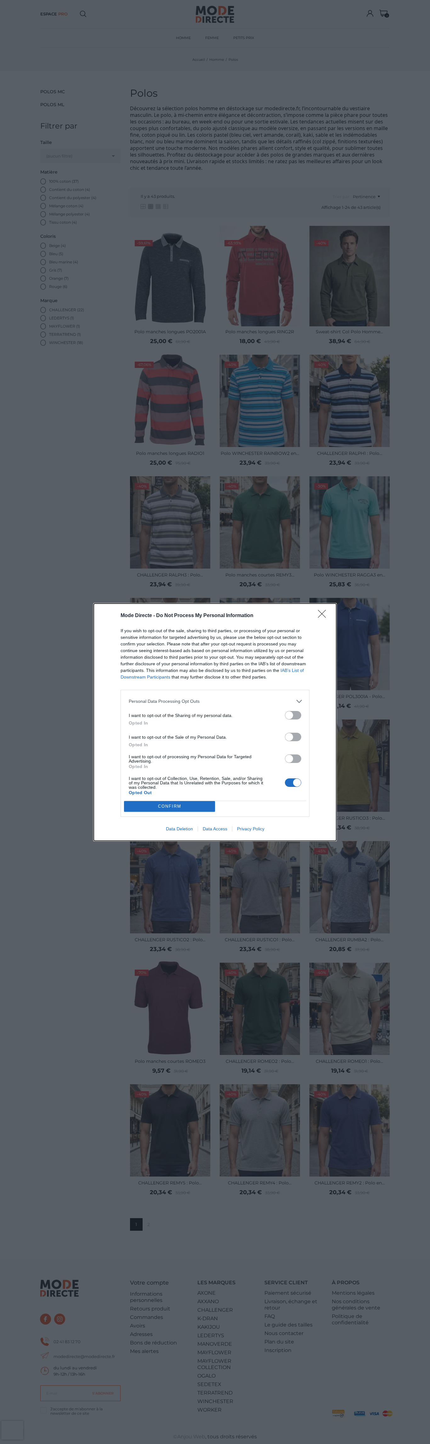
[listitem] (215, 701)
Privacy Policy (250, 828)
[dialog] (215, 722)
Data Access (215, 828)
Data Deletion (179, 828)
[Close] (324, 616)
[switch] (293, 715)
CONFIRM (169, 806)
